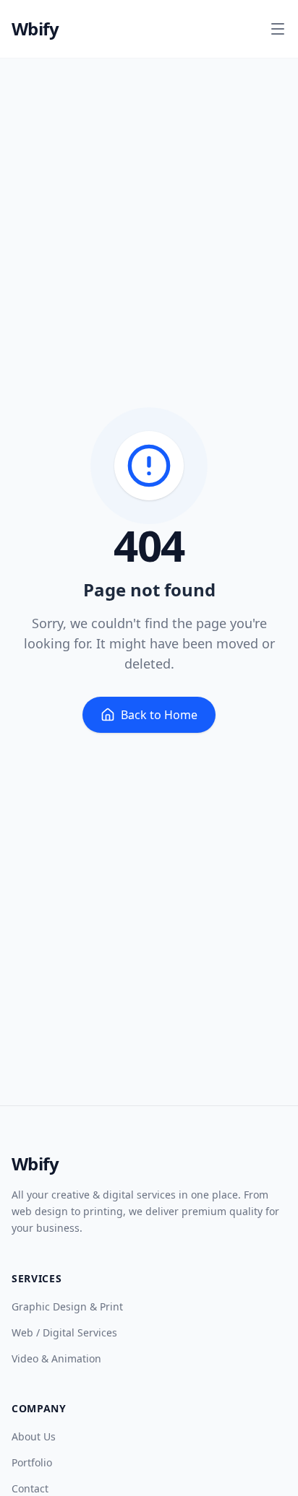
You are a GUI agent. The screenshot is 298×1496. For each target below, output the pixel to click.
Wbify (35, 28)
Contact (30, 1488)
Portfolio (32, 1462)
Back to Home (159, 715)
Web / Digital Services (64, 1332)
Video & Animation (56, 1358)
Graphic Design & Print (67, 1306)
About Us (34, 1436)
